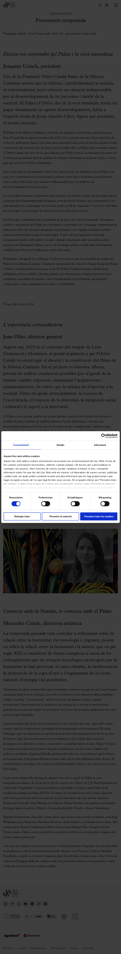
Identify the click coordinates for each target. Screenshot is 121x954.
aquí (68, 487)
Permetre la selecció (60, 516)
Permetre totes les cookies (98, 516)
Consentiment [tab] (21, 444)
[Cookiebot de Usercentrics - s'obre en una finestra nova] (103, 435)
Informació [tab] (100, 444)
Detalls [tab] (60, 444)
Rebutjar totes (22, 516)
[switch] (45, 503)
